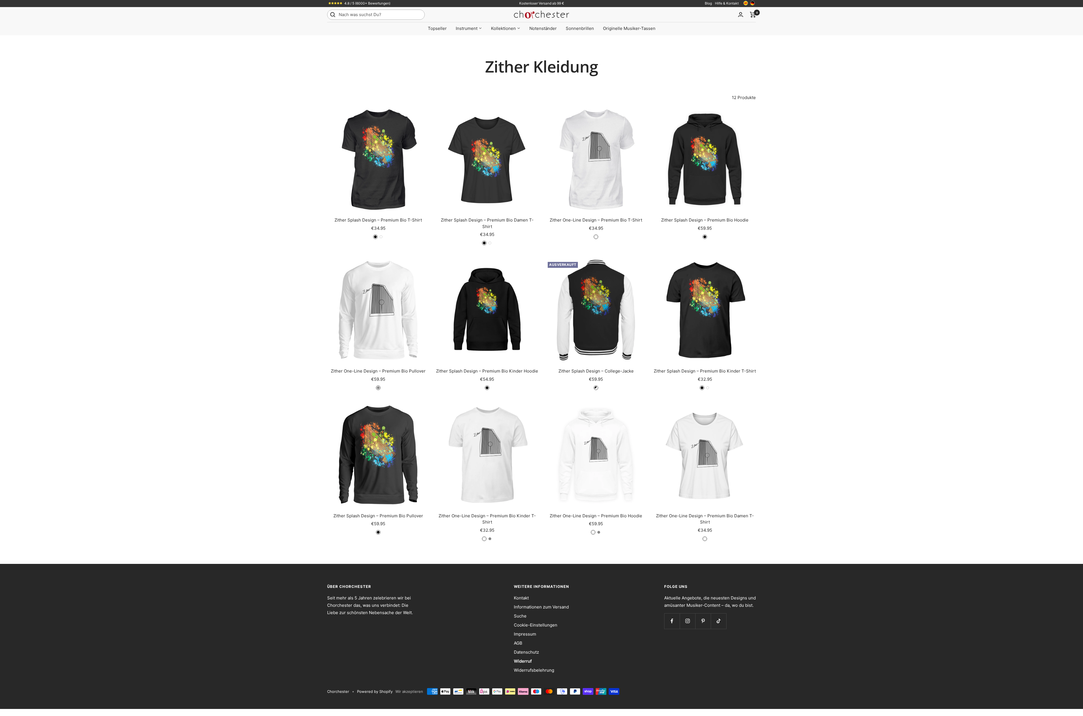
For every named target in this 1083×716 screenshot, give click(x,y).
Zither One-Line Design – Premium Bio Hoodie (596, 515)
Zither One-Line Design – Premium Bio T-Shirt (596, 220)
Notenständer (543, 28)
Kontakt (521, 598)
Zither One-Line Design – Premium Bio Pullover (378, 371)
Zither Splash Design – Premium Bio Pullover (378, 515)
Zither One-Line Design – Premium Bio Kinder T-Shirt (487, 519)
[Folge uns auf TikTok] (718, 621)
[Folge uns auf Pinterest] (703, 621)
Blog (708, 3)
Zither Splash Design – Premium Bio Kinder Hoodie (487, 371)
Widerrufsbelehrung (534, 670)
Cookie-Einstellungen (535, 625)
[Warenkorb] (753, 14)
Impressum (525, 634)
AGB (518, 643)
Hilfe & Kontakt (727, 3)
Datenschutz (526, 652)
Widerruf (523, 661)
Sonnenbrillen (580, 28)
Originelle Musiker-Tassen (629, 28)
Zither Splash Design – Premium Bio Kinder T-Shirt (705, 371)
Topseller (437, 28)
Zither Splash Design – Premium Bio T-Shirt (378, 220)
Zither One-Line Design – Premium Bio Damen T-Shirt (705, 519)
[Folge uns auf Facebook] (672, 621)
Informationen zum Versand (541, 607)
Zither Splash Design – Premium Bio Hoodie (705, 220)
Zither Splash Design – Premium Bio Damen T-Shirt (487, 223)
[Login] (740, 14)
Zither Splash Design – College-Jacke (596, 371)
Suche (520, 616)
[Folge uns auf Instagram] (687, 621)
